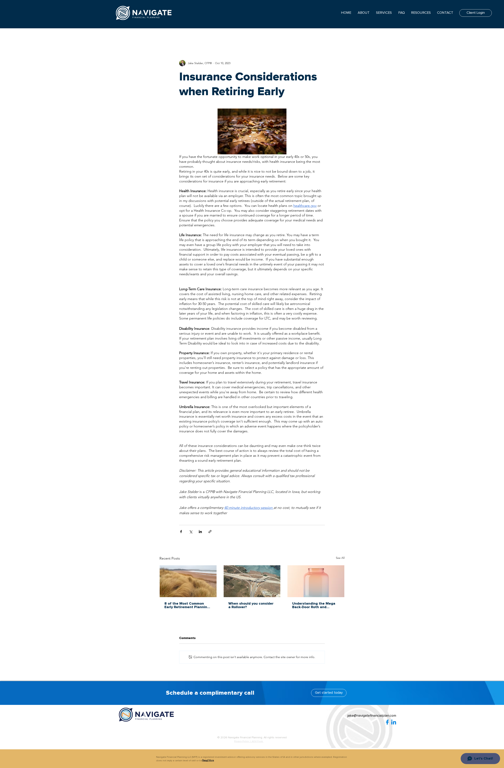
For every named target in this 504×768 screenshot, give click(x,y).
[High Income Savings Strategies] (315, 581)
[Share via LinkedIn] (200, 531)
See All (340, 558)
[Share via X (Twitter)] (191, 531)
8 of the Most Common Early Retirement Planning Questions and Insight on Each (186, 605)
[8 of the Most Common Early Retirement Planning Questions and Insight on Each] (188, 581)
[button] (208, 760)
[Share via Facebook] (181, 531)
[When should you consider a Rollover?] (252, 581)
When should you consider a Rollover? (250, 605)
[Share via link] (210, 531)
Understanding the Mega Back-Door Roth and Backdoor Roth (313, 605)
